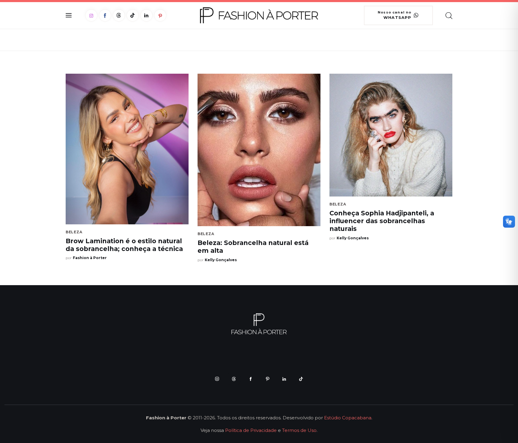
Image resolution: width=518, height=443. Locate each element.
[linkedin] (284, 378)
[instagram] (217, 378)
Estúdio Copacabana (347, 418)
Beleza (74, 232)
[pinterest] (267, 378)
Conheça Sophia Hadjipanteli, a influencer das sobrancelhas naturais (381, 220)
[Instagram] (91, 15)
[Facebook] (105, 15)
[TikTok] (133, 15)
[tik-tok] (300, 378)
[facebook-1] (250, 378)
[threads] (233, 378)
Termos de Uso (299, 430)
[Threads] (119, 15)
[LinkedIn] (146, 15)
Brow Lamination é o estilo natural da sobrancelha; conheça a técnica (124, 245)
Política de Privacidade (251, 430)
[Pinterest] (160, 15)
